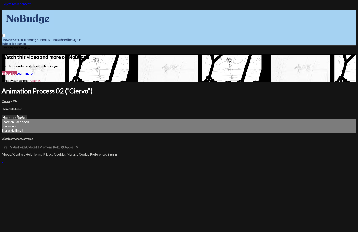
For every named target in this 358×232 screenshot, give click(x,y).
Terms (38, 154)
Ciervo (6, 101)
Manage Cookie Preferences (87, 154)
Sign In (21, 43)
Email (23, 117)
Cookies (60, 154)
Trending (29, 40)
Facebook (9, 117)
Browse (7, 40)
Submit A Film (47, 40)
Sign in (76, 40)
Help (29, 154)
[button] (3, 35)
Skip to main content (16, 4)
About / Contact (13, 154)
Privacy (48, 154)
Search (18, 40)
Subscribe (9, 73)
